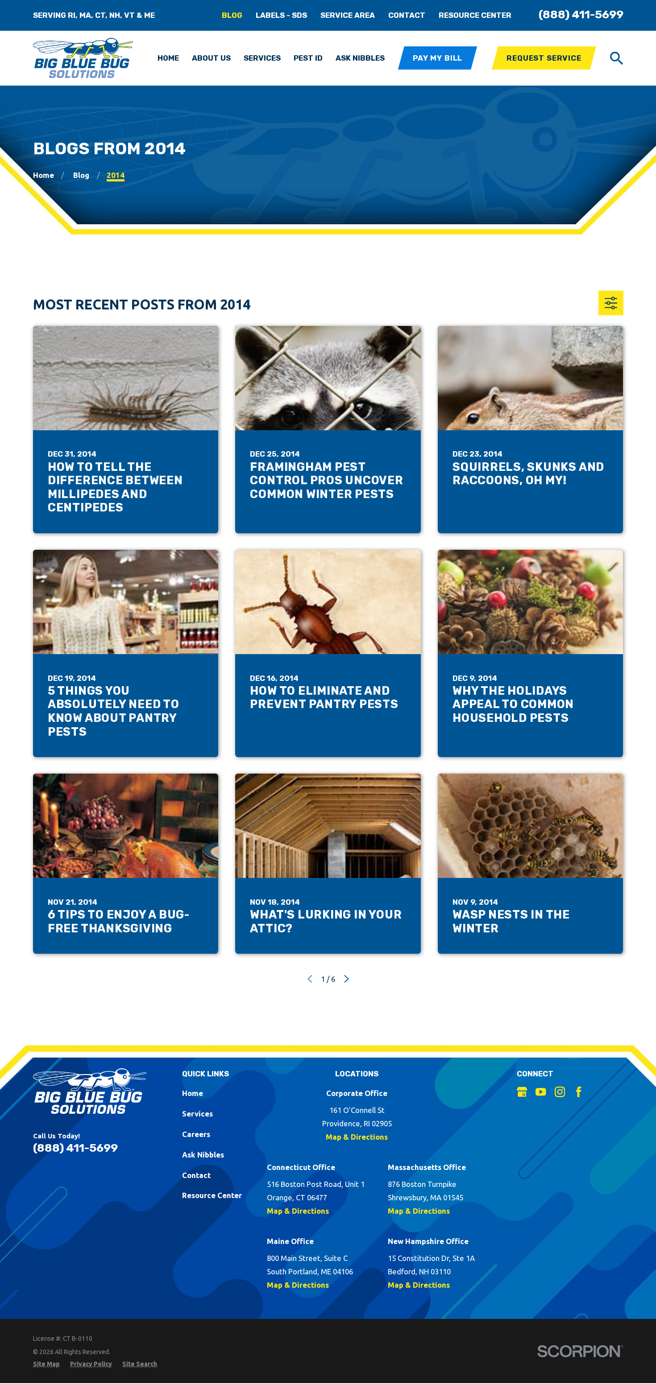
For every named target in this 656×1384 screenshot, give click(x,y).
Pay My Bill (437, 58)
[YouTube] (541, 1092)
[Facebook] (578, 1092)
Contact (406, 15)
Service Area (347, 15)
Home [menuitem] (168, 58)
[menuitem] (46, 1364)
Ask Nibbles (203, 1154)
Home (192, 1093)
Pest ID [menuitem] (308, 58)
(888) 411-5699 (581, 14)
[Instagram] (560, 1092)
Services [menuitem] (262, 58)
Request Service (544, 58)
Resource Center (475, 15)
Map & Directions (357, 1137)
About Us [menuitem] (211, 58)
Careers (196, 1134)
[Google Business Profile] (522, 1092)
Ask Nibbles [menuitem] (360, 58)
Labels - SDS (281, 15)
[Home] (83, 58)
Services (197, 1113)
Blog (232, 15)
